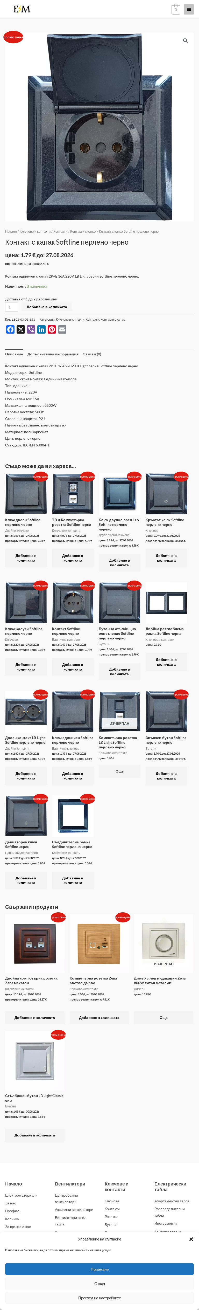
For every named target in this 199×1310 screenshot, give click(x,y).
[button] (191, 1239)
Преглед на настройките (99, 1297)
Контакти (60, 231)
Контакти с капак (83, 231)
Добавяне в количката (47, 307)
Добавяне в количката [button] (26, 557)
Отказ (99, 1283)
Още (120, 771)
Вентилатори (70, 1184)
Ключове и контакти (35, 231)
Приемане (100, 1269)
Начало (11, 231)
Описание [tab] (14, 354)
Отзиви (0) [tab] (92, 354)
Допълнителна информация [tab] (53, 354)
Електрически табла (170, 1186)
